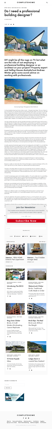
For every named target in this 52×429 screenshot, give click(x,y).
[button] (26, 207)
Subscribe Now (26, 220)
